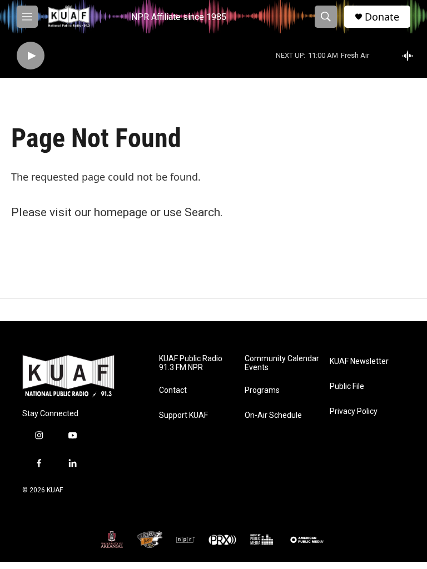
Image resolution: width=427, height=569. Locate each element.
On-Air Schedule (273, 415)
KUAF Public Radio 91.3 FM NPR (190, 363)
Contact (173, 390)
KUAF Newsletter (359, 361)
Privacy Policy (354, 411)
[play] (30, 55)
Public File (347, 386)
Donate (382, 17)
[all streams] (410, 55)
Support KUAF (183, 415)
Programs (262, 390)
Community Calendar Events (282, 363)
